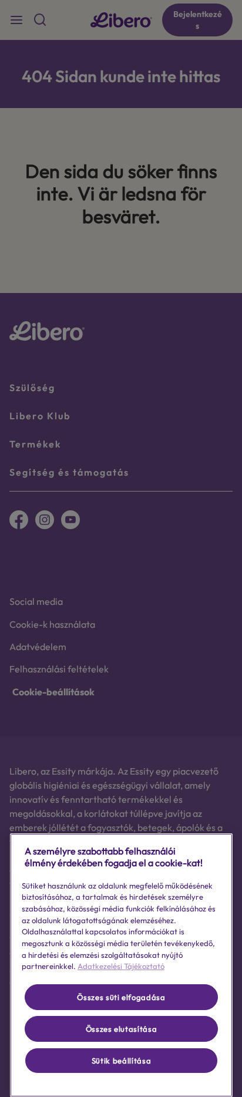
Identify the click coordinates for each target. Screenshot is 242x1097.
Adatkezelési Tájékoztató (121, 966)
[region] (121, 965)
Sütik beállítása (122, 1060)
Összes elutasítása (121, 1029)
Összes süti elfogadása (121, 997)
